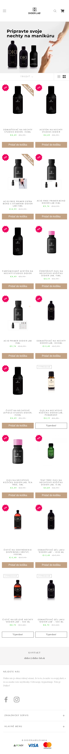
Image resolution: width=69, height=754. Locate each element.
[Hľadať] (55, 10)
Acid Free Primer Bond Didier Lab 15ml (51, 202)
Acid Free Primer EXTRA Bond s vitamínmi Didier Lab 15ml (18, 203)
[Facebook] (6, 699)
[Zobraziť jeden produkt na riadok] (58, 76)
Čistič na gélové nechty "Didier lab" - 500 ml (17, 620)
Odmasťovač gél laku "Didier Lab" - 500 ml (51, 620)
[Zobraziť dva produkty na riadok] (64, 76)
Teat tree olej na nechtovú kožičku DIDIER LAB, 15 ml (51, 482)
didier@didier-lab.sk (34, 658)
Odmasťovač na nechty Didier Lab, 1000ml (51, 342)
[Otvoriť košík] (62, 11)
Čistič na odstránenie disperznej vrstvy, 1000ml (18, 552)
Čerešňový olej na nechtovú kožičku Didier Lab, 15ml (51, 273)
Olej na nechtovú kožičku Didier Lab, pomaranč (51, 412)
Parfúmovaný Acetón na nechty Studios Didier (17, 272)
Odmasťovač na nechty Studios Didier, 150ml (17, 130)
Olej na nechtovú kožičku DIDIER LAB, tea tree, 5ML (17, 482)
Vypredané (51, 426)
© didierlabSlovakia (34, 740)
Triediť (26, 76)
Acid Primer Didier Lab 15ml (18, 342)
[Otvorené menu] (4, 11)
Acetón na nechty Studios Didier (51, 130)
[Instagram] (16, 699)
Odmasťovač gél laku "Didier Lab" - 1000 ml (51, 551)
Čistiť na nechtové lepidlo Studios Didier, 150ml (18, 412)
